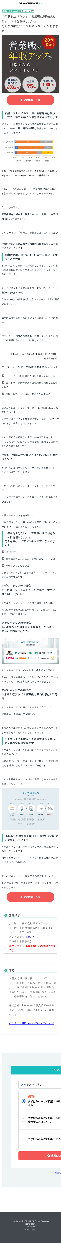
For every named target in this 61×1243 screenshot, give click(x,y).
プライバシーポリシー (30, 1229)
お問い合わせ (30, 1226)
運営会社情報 (30, 1224)
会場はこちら (30, 936)
